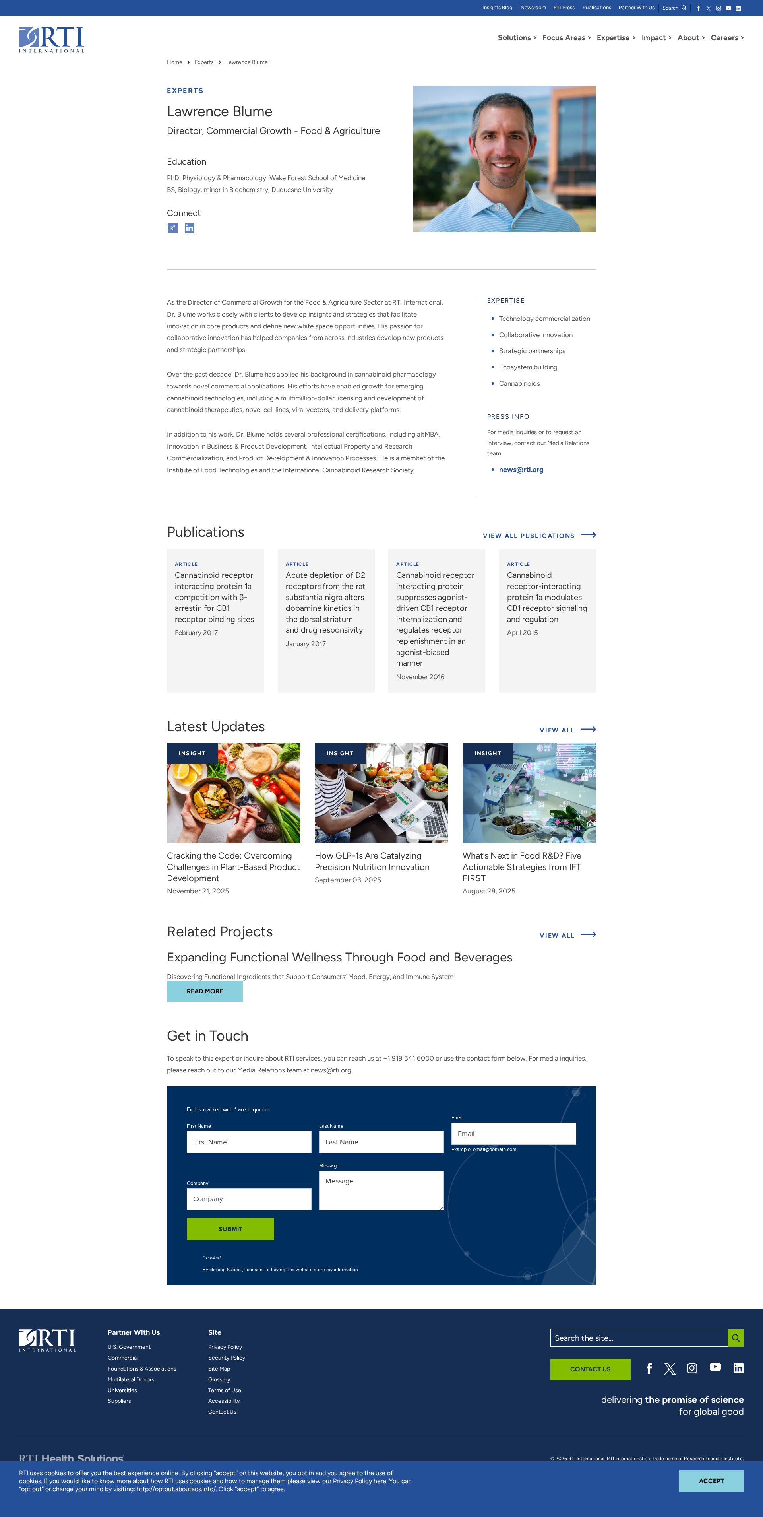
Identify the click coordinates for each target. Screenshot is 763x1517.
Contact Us (222, 1412)
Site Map (219, 1369)
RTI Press (564, 7)
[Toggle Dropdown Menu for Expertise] (633, 37)
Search (671, 8)
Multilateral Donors (131, 1380)
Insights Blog (497, 7)
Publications (597, 7)
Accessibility (224, 1401)
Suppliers (119, 1401)
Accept (721, 1481)
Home (174, 62)
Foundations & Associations (142, 1369)
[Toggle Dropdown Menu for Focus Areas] (589, 37)
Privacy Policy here (359, 1481)
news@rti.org (521, 469)
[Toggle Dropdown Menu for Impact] (670, 37)
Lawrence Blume (247, 62)
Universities (122, 1390)
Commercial (123, 1358)
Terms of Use (224, 1390)
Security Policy (226, 1358)
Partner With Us (637, 7)
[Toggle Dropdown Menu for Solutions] (534, 37)
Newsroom (533, 7)
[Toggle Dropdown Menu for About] (703, 37)
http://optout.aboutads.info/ (176, 1489)
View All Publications (530, 536)
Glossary (219, 1380)
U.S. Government (129, 1347)
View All (568, 730)
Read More (215, 991)
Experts (204, 62)
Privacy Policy (225, 1347)
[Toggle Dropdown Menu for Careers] (742, 37)
